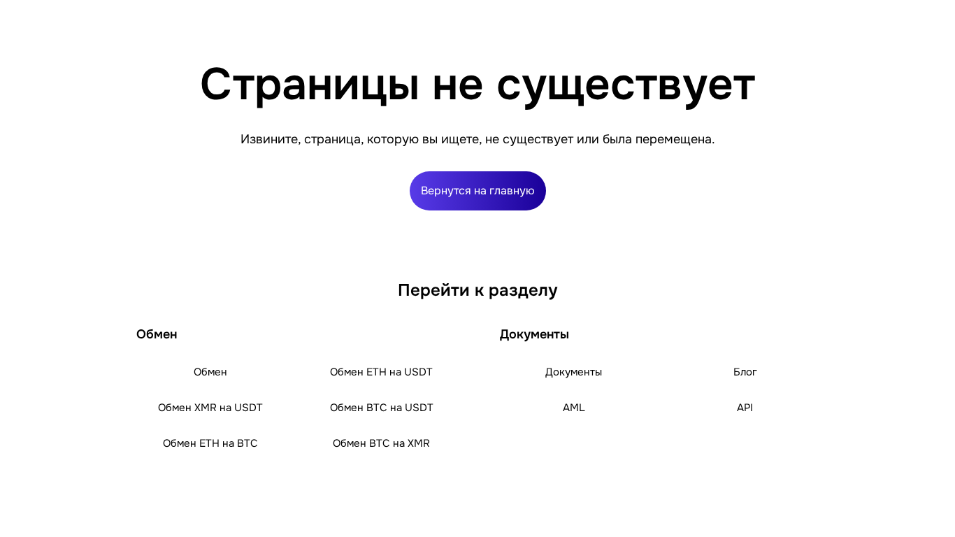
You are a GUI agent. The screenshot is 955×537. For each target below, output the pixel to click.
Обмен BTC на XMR (381, 443)
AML (574, 408)
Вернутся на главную (478, 190)
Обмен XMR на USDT (210, 408)
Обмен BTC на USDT (381, 408)
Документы (573, 372)
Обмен (210, 372)
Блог (745, 372)
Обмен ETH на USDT (381, 372)
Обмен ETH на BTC (210, 443)
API (745, 408)
